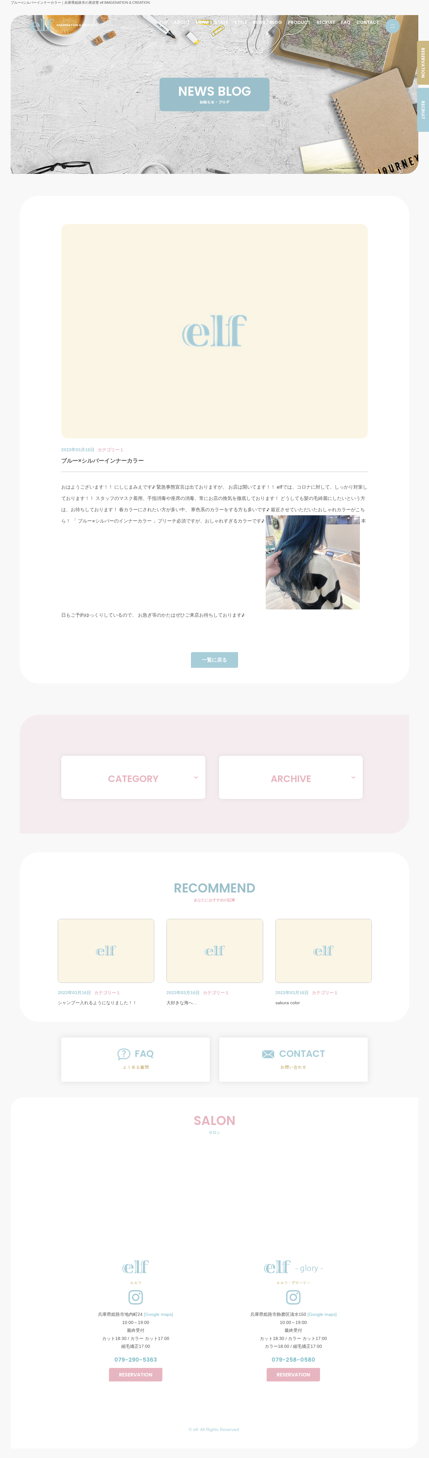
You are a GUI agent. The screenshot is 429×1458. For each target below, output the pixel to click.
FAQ (345, 22)
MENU (202, 22)
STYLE (240, 22)
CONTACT (367, 22)
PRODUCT (299, 22)
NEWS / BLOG (267, 22)
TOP (163, 22)
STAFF (221, 22)
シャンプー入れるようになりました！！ (97, 1002)
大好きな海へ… (181, 1002)
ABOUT (182, 22)
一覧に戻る (214, 659)
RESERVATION (423, 63)
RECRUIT (326, 22)
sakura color (287, 1002)
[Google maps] (158, 1314)
